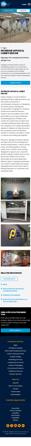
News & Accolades (15, 386)
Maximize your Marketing (11, 295)
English (24, 4)
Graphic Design (15, 357)
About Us (15, 379)
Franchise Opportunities (15, 400)
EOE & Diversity (15, 415)
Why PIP (15, 383)
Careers (16, 389)
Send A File (23, 10)
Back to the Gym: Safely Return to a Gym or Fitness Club (15, 300)
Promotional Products (16, 368)
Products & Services (15, 341)
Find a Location (14, 330)
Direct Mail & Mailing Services (15, 351)
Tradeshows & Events (15, 362)
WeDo (5, 284)
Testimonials (15, 392)
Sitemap (15, 420)
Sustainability (15, 394)
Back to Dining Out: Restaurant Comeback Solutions (13, 290)
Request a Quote (9, 10)
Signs (5, 48)
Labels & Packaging (15, 365)
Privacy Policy (15, 408)
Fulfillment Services (16, 371)
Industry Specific (15, 374)
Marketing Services (15, 360)
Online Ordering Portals (15, 354)
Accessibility (15, 413)
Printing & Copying (15, 348)
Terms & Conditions (15, 410)
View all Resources (9, 279)
